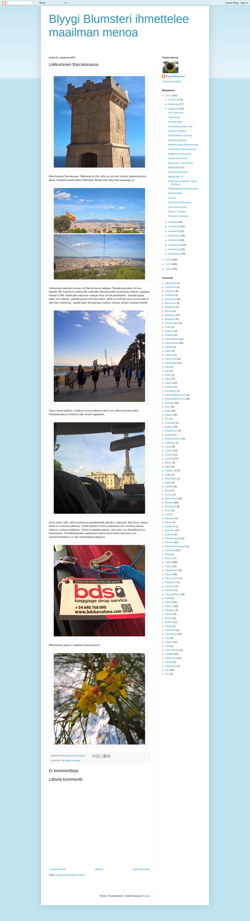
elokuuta (173, 222)
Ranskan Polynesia (175, 546)
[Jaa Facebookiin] (105, 756)
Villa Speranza (176, 112)
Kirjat (168, 411)
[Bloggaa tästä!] (97, 756)
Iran (167, 371)
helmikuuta (174, 249)
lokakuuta (173, 104)
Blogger (146, 896)
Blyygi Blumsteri (175, 76)
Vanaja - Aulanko (177, 211)
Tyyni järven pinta (177, 207)
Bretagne (170, 315)
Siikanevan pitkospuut (179, 202)
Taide (168, 602)
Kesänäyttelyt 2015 (175, 395)
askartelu (170, 291)
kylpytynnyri (171, 430)
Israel (168, 375)
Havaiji (168, 347)
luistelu (169, 454)
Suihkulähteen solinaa (180, 135)
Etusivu (99, 869)
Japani (168, 383)
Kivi (167, 418)
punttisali (170, 526)
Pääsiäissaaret (173, 538)
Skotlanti (169, 590)
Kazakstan (170, 391)
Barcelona (66, 760)
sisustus (169, 586)
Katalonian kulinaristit (179, 154)
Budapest (170, 319)
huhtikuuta (174, 240)
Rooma (169, 558)
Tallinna (169, 606)
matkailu (76, 760)
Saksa (168, 566)
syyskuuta (173, 108)
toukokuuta (174, 235)
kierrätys (169, 403)
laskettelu (170, 442)
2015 (169, 264)
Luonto (168, 458)
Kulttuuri (169, 426)
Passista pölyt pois (178, 172)
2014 (169, 269)
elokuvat (169, 331)
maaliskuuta (175, 245)
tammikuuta (174, 253)
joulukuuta (174, 99)
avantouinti (171, 299)
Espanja (169, 335)
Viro (167, 674)
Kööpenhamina (173, 438)
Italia (167, 378)
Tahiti (168, 598)
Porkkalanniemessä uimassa (183, 188)
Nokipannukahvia (177, 140)
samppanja (171, 570)
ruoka (168, 562)
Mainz (168, 462)
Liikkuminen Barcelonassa (182, 149)
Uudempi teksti (58, 869)
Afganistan (170, 283)
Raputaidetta (175, 193)
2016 (169, 259)
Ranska (169, 542)
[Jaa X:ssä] (101, 756)
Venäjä (168, 662)
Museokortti (171, 498)
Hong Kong (171, 359)
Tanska (169, 614)
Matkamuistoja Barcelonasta (183, 144)
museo (168, 494)
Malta (168, 466)
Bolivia (168, 311)
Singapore (170, 582)
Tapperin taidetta (177, 131)
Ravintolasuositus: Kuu (180, 126)
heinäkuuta (174, 226)
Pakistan (169, 518)
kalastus (169, 386)
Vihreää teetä (175, 121)
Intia (167, 367)
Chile (168, 327)
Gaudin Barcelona (177, 158)
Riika (168, 554)
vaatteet (169, 654)
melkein (169, 486)
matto (168, 474)
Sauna (168, 574)
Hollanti (169, 355)
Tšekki (168, 626)
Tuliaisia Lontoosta (178, 216)
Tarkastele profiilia (171, 81)
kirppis (168, 414)
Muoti (168, 490)
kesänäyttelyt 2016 (175, 398)
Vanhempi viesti (141, 869)
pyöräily (169, 534)
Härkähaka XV (175, 176)
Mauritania (170, 478)
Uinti (167, 638)
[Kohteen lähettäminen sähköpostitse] (94, 756)
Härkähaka (171, 363)
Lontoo (168, 450)
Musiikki (169, 502)
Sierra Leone (172, 578)
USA (167, 646)
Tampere (169, 610)
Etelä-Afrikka (172, 339)
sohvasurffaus (172, 594)
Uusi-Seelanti (172, 650)
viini (167, 670)
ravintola (169, 550)
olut (167, 514)
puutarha (170, 530)
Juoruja (172, 198)
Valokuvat (170, 658)
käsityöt (169, 434)
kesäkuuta (174, 231)
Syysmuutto (174, 117)
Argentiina (170, 287)
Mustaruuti (170, 506)
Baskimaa (170, 307)
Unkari (168, 642)
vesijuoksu (170, 666)
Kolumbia (170, 422)
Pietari (168, 522)
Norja (168, 510)
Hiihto (168, 351)
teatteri (168, 622)
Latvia (168, 446)
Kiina (168, 406)
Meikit (168, 482)
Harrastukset (172, 343)
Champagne (171, 323)
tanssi (168, 618)
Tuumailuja (171, 634)
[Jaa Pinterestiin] (109, 756)
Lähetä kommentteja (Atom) (70, 875)
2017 (169, 95)
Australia (169, 295)
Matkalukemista (176, 167)
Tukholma (170, 630)
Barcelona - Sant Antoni (180, 163)
